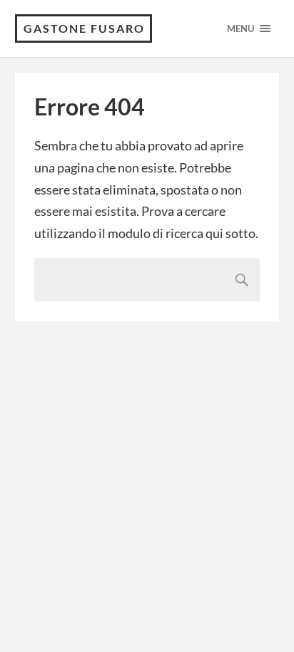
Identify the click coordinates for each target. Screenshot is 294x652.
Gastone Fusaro (84, 28)
